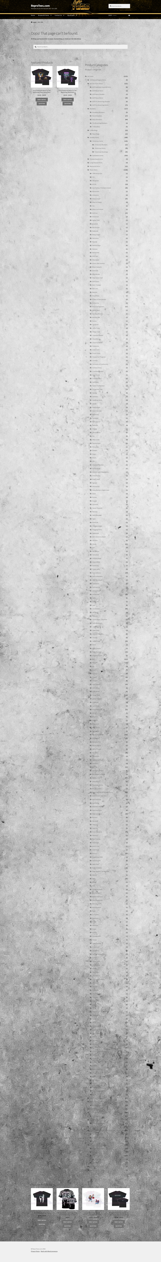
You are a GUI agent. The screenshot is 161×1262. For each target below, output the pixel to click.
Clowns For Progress (98, 357)
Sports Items (94, 1120)
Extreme (95, 504)
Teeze (94, 968)
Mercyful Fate (96, 742)
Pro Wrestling (94, 1112)
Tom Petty (95, 1012)
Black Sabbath (97, 267)
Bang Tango (96, 235)
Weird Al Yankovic (97, 1073)
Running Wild (96, 907)
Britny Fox (95, 303)
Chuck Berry (96, 339)
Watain (94, 1066)
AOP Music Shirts (97, 98)
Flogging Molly (97, 530)
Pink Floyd (95, 850)
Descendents (96, 432)
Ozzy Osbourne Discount (98, 1098)
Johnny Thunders (97, 634)
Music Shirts (94, 170)
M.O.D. (94, 713)
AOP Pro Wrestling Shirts (100, 105)
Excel (94, 494)
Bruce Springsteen (98, 306)
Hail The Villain (97, 580)
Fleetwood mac (97, 526)
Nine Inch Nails (97, 814)
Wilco (94, 1084)
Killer (94, 645)
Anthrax (94, 213)
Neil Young (95, 803)
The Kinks (95, 990)
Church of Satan (97, 343)
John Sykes (95, 630)
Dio (93, 436)
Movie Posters (96, 1152)
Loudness (95, 702)
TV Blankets (96, 127)
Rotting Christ (97, 904)
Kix (93, 666)
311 (93, 177)
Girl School (95, 551)
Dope (94, 454)
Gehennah (95, 533)
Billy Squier (95, 260)
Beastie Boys (96, 245)
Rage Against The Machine (100, 871)
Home (33, 15)
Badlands (95, 231)
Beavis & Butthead (98, 1148)
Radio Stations (97, 868)
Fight (94, 519)
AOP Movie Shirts (97, 91)
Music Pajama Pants (98, 1105)
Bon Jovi (95, 289)
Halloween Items (97, 155)
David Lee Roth (97, 400)
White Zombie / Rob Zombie (101, 1076)
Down (94, 458)
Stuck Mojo (95, 951)
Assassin (95, 224)
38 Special (95, 181)
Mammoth (95, 731)
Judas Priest (96, 641)
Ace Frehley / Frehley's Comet (101, 188)
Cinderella (95, 346)
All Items (90, 76)
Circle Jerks (96, 350)
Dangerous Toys (97, 389)
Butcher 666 (96, 317)
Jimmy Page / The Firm (99, 619)
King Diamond (96, 652)
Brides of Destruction (99, 299)
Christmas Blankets (101, 145)
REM (93, 886)
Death (94, 404)
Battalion (95, 238)
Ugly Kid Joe (96, 1040)
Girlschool (95, 555)
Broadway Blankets (98, 112)
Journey (94, 638)
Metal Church (96, 745)
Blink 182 (95, 271)
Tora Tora (95, 1019)
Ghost (94, 544)
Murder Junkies (97, 789)
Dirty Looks (96, 440)
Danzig (94, 393)
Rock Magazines (97, 900)
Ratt (93, 879)
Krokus (94, 677)
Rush (94, 911)
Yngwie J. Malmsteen (99, 1091)
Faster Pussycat (97, 508)
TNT (93, 1008)
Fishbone (95, 522)
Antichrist (95, 217)
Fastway (94, 512)
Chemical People (97, 335)
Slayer (94, 929)
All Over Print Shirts (96, 84)
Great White (96, 562)
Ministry (95, 763)
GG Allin (94, 540)
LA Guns (94, 681)
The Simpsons (96, 1163)
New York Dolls (97, 810)
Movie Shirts (96, 1156)
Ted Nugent (96, 965)
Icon (93, 605)
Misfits (94, 767)
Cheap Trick (96, 332)
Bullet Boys (96, 310)
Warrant (95, 1058)
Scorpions (95, 915)
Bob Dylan (95, 281)
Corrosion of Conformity (100, 364)
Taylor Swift (96, 961)
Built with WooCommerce (49, 1251)
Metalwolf (95, 756)
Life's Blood (96, 688)
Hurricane (95, 602)
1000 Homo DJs (97, 173)
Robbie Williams (97, 897)
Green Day (95, 566)
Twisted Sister (96, 1026)
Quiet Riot (95, 864)
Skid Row (95, 925)
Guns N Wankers (97, 576)
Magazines (95, 724)
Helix (94, 598)
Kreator (94, 673)
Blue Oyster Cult (97, 278)
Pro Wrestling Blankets (99, 123)
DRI (93, 461)
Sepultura (95, 918)
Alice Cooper (96, 199)
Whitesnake (96, 1080)
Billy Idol (95, 256)
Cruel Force (96, 375)
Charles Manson (97, 1134)
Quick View (42, 103)
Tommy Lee (96, 1015)
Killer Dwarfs (96, 648)
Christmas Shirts (100, 148)
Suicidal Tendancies (98, 954)
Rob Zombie (96, 893)
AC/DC (94, 184)
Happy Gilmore (99, 1159)
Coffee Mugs (94, 130)
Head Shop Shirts (97, 1138)
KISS (93, 659)
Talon (94, 958)
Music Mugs (96, 134)
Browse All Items (43, 15)
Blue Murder (96, 274)
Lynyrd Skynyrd (97, 709)
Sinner (94, 922)
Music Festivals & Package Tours (102, 792)
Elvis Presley (96, 476)
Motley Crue (96, 778)
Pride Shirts (93, 1109)
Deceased (95, 418)
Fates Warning (96, 515)
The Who (95, 997)
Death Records (97, 411)
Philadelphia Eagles (98, 1123)
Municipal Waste (97, 785)
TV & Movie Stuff (95, 1145)
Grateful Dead (96, 558)
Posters (94, 1141)
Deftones (95, 425)
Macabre (95, 717)
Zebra (94, 1094)
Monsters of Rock (98, 771)
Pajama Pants (94, 1102)
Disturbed (95, 447)
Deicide (94, 429)
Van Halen (95, 1048)
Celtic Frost (96, 328)
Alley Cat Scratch (97, 209)
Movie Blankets (97, 116)
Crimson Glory (96, 368)
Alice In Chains (97, 202)
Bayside (94, 242)
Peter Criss (95, 846)
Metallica (95, 753)
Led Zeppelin (96, 684)
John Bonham (96, 623)
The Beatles (96, 976)
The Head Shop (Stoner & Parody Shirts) (102, 1130)
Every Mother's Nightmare (100, 490)
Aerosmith (95, 191)
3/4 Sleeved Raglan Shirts (98, 80)
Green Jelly (96, 569)
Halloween (95, 584)
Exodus (94, 501)
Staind (94, 940)
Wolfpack (95, 1087)
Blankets (93, 109)
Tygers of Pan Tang (98, 1030)
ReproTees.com (40, 6)
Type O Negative (97, 1033)
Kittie (94, 663)
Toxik (94, 1022)
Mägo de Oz (96, 727)
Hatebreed (95, 594)
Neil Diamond (96, 799)
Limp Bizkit (96, 691)
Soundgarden (96, 936)
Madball (94, 720)
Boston (94, 292)
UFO (93, 1037)
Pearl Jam (95, 843)
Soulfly (94, 932)
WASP (94, 1062)
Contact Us (58, 15)
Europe (94, 483)
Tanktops (93, 1127)
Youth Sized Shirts (95, 1170)
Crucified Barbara (97, 371)
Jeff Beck (95, 612)
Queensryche (96, 861)
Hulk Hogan (96, 1116)
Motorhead (95, 781)
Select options (41, 99)
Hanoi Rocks (96, 591)
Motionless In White (98, 774)
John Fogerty (96, 627)
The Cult (95, 986)
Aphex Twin (96, 220)
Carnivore (95, 324)
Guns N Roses (96, 573)
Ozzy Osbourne (97, 832)
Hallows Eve (96, 587)
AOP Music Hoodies (98, 94)
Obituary (95, 825)
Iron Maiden (96, 609)
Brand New (95, 296)
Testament (96, 972)
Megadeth (95, 738)
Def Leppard (96, 422)
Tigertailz (95, 1005)
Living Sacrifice (97, 699)
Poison (94, 853)
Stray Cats (95, 947)
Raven (94, 882)
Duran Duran (96, 468)
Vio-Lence (95, 1055)
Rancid (94, 875)
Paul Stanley (96, 839)
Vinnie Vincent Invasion (99, 1051)
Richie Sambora (97, 889)
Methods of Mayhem (98, 760)
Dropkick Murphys (98, 465)
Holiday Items (94, 137)
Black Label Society (98, 263)
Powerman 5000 (97, 857)
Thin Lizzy (95, 1001)
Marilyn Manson (97, 735)
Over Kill (95, 828)
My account (71, 15)
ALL (93, 206)
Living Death (96, 695)
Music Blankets (97, 119)
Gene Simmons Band (98, 537)
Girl (93, 548)
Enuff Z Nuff (96, 479)
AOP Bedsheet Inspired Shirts (101, 87)
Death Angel (96, 407)
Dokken (94, 450)
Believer (95, 249)
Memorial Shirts (95, 166)
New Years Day (96, 807)
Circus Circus (96, 353)
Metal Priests (96, 749)
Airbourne (95, 195)
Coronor (95, 360)
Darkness (95, 396)
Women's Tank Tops (96, 1166)
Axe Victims (96, 227)
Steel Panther (96, 943)
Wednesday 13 (96, 1069)
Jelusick (94, 616)
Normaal (95, 821)
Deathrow (95, 414)
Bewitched (95, 253)
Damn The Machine (98, 386)
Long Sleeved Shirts (96, 163)
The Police (95, 994)
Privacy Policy (35, 1251)
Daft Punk (95, 382)
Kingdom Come (97, 656)
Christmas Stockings (101, 152)
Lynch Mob (95, 706)
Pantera (94, 835)
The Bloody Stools (98, 979)
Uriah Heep (95, 1044)
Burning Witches (97, 314)
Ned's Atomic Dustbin (99, 796)
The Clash (95, 983)
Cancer (94, 321)
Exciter (94, 497)
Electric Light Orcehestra (100, 472)
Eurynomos (96, 486)
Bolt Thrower (96, 285)
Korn (94, 670)
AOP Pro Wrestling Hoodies (101, 101)
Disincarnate (96, 443)
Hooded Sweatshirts (96, 159)
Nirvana (94, 817)
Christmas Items (97, 141)
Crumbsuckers (96, 378)
